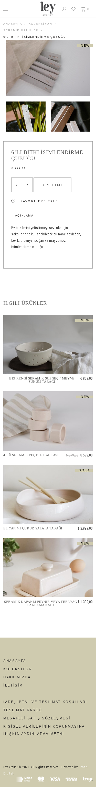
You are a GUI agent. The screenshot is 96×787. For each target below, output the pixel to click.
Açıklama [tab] (24, 215)
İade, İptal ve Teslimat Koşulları (45, 702)
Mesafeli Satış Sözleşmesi (36, 718)
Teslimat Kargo (22, 710)
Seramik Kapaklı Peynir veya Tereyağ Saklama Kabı (40, 603)
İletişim (13, 685)
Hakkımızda (17, 677)
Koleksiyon (40, 23)
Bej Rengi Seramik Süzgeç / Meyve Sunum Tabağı (41, 380)
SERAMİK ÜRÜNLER (20, 30)
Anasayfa (12, 23)
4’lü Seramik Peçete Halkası (31, 455)
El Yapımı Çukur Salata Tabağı (32, 528)
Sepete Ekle (52, 185)
